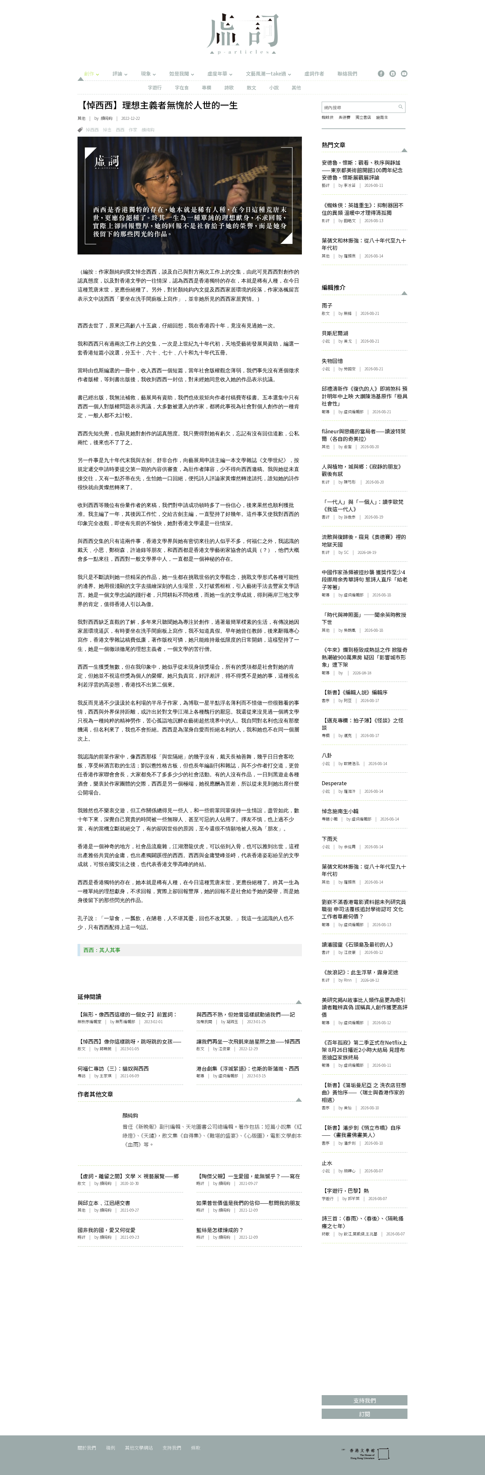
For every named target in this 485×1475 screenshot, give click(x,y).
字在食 (182, 87)
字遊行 (155, 87)
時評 (200, 1183)
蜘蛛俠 (328, 117)
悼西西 (92, 129)
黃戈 (348, 341)
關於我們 (87, 1447)
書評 (326, 517)
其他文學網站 (139, 1447)
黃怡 (348, 1107)
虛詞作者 (314, 73)
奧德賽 (344, 117)
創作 (89, 73)
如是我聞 (179, 73)
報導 (200, 1075)
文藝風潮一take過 (266, 73)
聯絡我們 (347, 73)
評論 (117, 73)
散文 (251, 87)
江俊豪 (350, 952)
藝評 (326, 185)
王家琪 (106, 1075)
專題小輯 (330, 818)
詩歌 (229, 87)
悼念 (107, 129)
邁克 (348, 735)
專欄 (206, 87)
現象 (146, 73)
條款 (195, 1447)
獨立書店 (363, 117)
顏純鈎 (107, 118)
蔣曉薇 (106, 1048)
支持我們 (172, 1447)
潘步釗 (350, 1143)
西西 (120, 129)
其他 (296, 87)
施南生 (382, 117)
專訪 (81, 1075)
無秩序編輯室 (89, 1021)
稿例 (110, 1447)
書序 (326, 700)
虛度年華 (217, 73)
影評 (326, 220)
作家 (133, 129)
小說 (273, 87)
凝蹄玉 (232, 1021)
